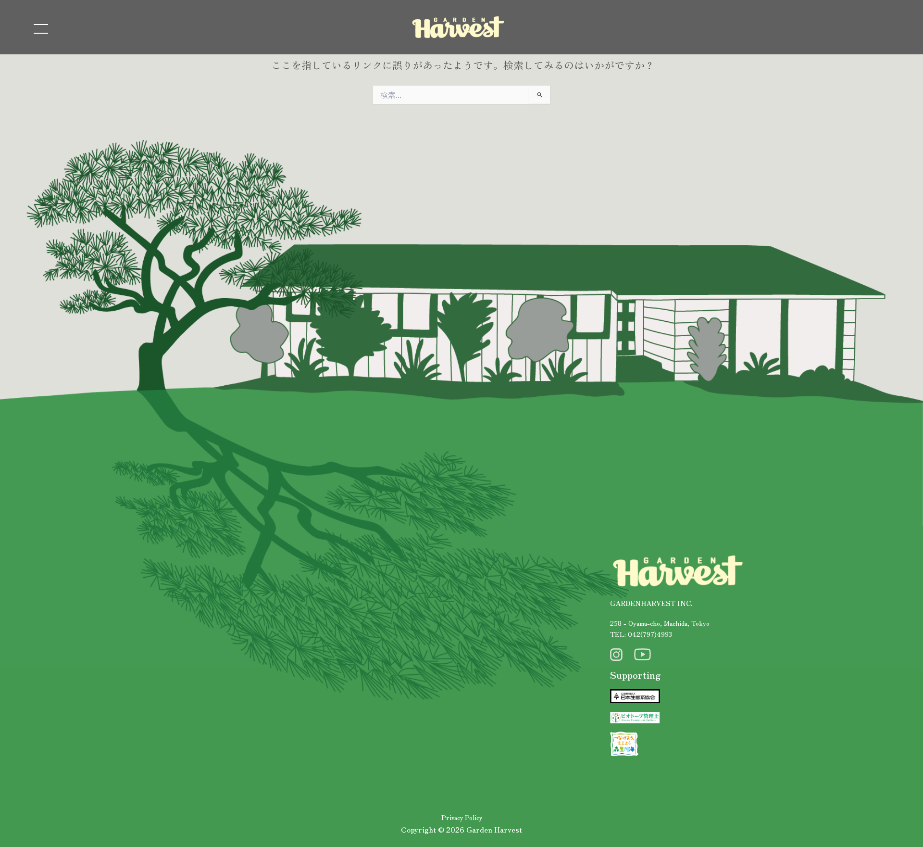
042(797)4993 (650, 634)
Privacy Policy (461, 817)
